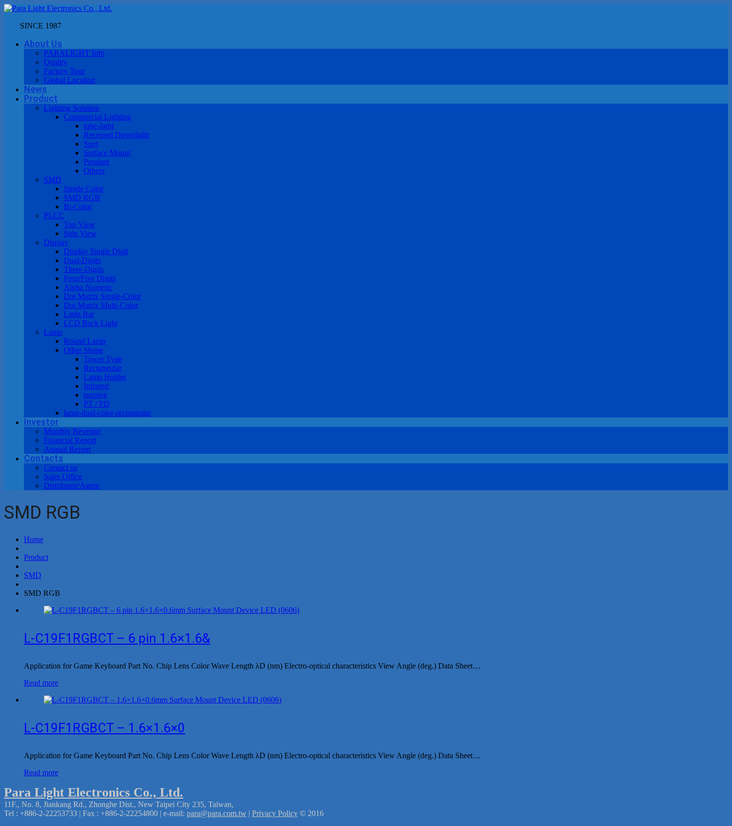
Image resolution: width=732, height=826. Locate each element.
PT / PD (97, 404)
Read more (41, 683)
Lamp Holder (105, 377)
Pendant (96, 161)
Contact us (60, 467)
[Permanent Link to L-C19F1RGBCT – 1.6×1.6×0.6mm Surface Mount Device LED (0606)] (162, 699)
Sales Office (63, 476)
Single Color (84, 188)
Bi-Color (78, 206)
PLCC (54, 215)
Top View (79, 224)
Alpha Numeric (88, 287)
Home (33, 539)
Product (41, 98)
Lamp (53, 332)
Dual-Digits (82, 260)
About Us (43, 43)
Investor (41, 421)
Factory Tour (64, 71)
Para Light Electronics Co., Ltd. (93, 792)
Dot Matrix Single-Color (102, 296)
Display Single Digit (96, 251)
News (35, 89)
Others (94, 170)
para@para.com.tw (216, 813)
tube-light (99, 126)
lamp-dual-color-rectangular (107, 413)
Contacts (43, 458)
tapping (95, 395)
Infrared (96, 386)
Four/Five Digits (90, 278)
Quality (55, 62)
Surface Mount (107, 152)
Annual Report (67, 449)
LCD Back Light (91, 323)
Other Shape (83, 350)
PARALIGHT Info (74, 53)
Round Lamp (85, 341)
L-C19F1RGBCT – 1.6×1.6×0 (104, 727)
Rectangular (103, 368)
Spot (91, 143)
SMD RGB (82, 197)
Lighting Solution (71, 108)
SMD (52, 179)
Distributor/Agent (71, 485)
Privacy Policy (275, 813)
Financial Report (70, 440)
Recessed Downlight (116, 135)
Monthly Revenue (72, 431)
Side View (80, 233)
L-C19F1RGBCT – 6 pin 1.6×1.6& (117, 638)
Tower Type (103, 359)
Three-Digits (84, 269)
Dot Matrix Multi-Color (101, 305)
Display (56, 242)
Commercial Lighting (97, 117)
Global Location (69, 80)
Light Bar (79, 314)
